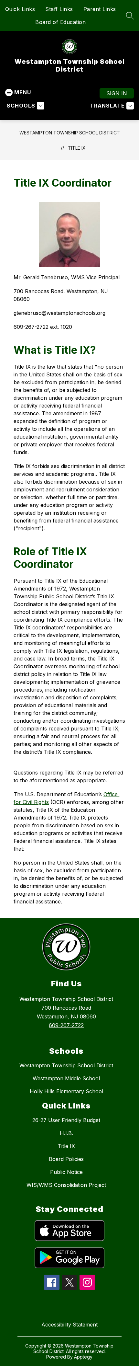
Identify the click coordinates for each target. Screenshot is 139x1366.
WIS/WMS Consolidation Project (66, 1185)
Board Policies (66, 1159)
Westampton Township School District (69, 132)
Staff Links (59, 9)
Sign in (116, 93)
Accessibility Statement (69, 1324)
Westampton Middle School (66, 1078)
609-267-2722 (66, 1025)
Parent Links (99, 9)
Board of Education (60, 22)
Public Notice (66, 1172)
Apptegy (83, 1357)
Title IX (77, 148)
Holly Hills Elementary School (66, 1091)
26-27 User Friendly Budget (66, 1120)
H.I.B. (66, 1133)
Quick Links (20, 9)
